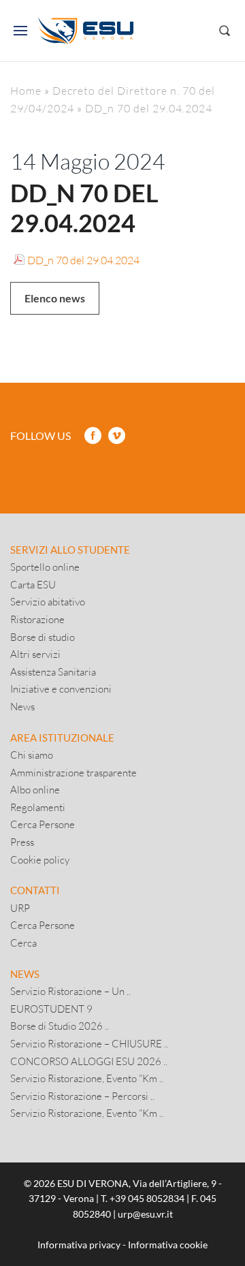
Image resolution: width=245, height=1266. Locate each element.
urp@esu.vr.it (145, 1214)
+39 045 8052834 (147, 1198)
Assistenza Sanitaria (53, 671)
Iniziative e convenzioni (61, 688)
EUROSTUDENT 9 (51, 1008)
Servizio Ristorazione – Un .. (70, 991)
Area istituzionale (62, 737)
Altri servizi (35, 654)
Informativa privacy (78, 1244)
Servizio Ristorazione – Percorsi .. (82, 1096)
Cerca (23, 942)
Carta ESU (33, 584)
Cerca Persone (42, 824)
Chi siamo (31, 754)
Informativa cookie (168, 1244)
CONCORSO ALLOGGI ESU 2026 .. (88, 1061)
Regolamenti (37, 807)
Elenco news (54, 297)
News (22, 706)
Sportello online (45, 566)
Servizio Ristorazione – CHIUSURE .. (89, 1043)
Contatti (35, 890)
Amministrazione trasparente (73, 772)
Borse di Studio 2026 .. (59, 1025)
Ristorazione (37, 619)
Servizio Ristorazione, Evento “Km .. (86, 1078)
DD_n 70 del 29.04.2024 (83, 259)
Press (22, 842)
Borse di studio (42, 637)
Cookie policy (39, 859)
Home (26, 90)
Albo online (35, 789)
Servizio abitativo (47, 601)
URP (20, 908)
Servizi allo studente (70, 549)
